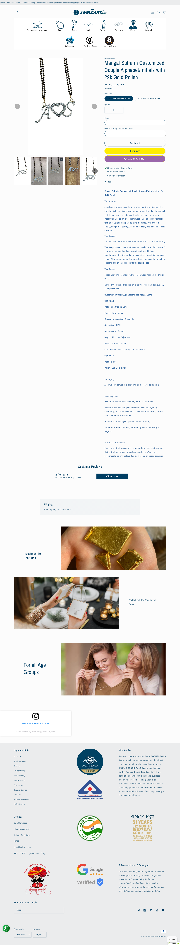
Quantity (107, 104)
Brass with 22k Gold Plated (149, 98)
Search (17, 766)
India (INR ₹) (21, 934)
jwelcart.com (150, 936)
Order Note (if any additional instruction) (118, 128)
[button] (17, 12)
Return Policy (19, 780)
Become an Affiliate (21, 799)
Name (106, 118)
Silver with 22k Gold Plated (118, 98)
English (38, 934)
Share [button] (110, 182)
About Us (17, 756)
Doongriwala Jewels (160, 936)
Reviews (17, 794)
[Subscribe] (60, 910)
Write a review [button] (112, 476)
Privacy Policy (19, 770)
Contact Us (18, 785)
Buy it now (135, 151)
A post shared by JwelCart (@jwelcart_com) (36, 732)
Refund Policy (19, 775)
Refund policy (19, 804)
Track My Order (20, 761)
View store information (116, 175)
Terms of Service (20, 790)
